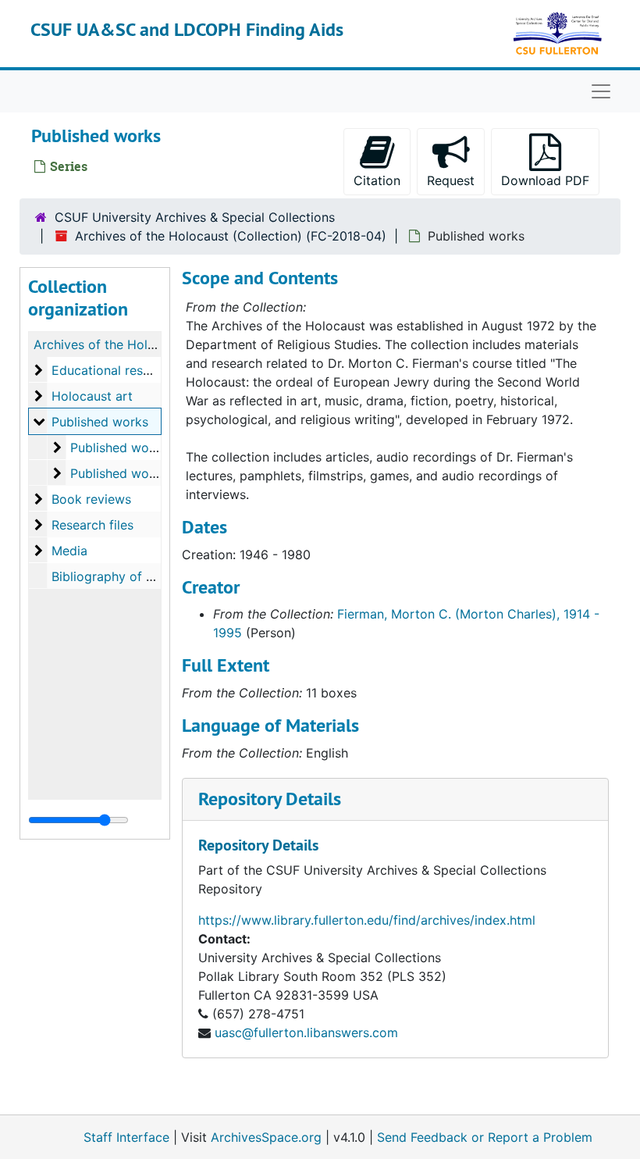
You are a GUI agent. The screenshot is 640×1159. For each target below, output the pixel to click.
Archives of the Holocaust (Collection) (147, 344)
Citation (377, 180)
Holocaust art (92, 396)
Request (451, 180)
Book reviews (91, 499)
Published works (100, 422)
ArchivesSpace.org (266, 1137)
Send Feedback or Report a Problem (484, 1137)
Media (69, 550)
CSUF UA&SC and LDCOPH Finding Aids (186, 29)
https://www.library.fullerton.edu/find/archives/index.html (366, 920)
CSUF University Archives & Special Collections (195, 217)
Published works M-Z (132, 473)
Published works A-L (131, 447)
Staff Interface (126, 1137)
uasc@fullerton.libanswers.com (306, 1032)
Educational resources (117, 370)
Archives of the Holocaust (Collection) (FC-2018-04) (230, 236)
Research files (92, 525)
